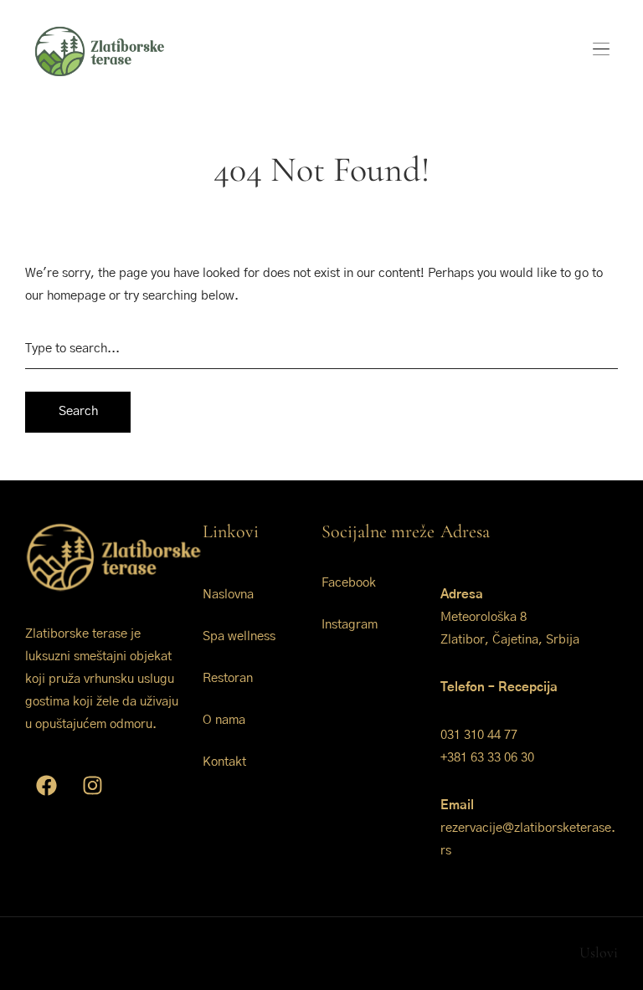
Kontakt (224, 762)
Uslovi (598, 952)
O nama (224, 720)
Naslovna (228, 594)
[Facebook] (46, 786)
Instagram (350, 624)
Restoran (228, 678)
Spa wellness (239, 636)
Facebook (349, 583)
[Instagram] (92, 786)
